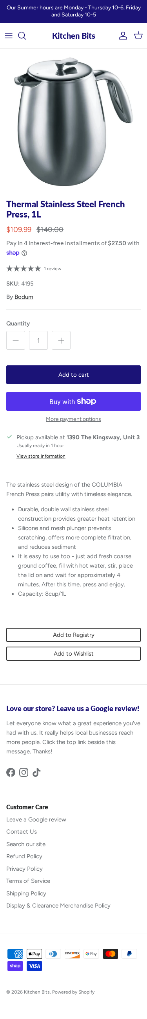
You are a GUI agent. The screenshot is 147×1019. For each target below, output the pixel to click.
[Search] (25, 35)
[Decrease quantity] (15, 340)
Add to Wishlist (74, 653)
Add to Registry (73, 634)
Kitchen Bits (37, 992)
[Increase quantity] (61, 340)
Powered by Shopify (73, 992)
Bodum (24, 296)
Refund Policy (24, 856)
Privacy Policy (24, 868)
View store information (40, 456)
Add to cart (73, 374)
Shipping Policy (26, 893)
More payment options (73, 419)
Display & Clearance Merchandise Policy (58, 905)
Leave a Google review (36, 819)
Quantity (18, 323)
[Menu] (8, 35)
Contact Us (21, 831)
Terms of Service (28, 880)
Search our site (25, 844)
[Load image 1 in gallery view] (73, 122)
